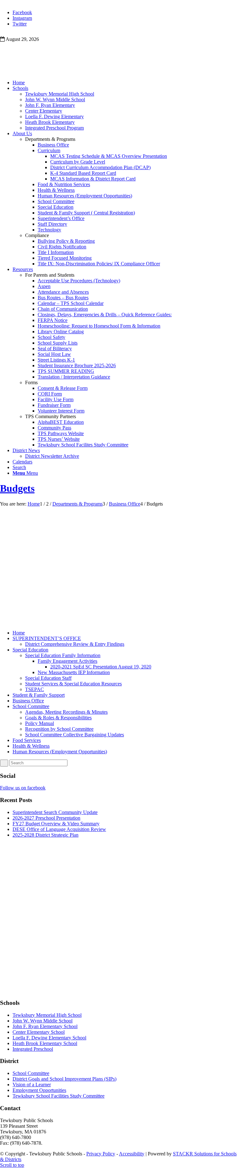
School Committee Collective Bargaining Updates (74, 734)
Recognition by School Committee (59, 729)
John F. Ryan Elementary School (45, 1026)
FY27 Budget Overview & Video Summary (56, 823)
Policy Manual (39, 723)
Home (19, 632)
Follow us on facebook (23, 787)
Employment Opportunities (39, 1090)
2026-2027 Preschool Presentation (46, 818)
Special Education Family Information (62, 655)
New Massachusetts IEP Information (74, 672)
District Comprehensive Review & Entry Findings (74, 644)
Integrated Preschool (33, 1049)
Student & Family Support (39, 695)
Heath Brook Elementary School (45, 1043)
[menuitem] (127, 83)
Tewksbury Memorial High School (47, 1015)
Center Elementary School (39, 1032)
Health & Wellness (31, 746)
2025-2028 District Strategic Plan (45, 835)
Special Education (30, 649)
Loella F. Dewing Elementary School (49, 1037)
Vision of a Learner (32, 1084)
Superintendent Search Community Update (55, 812)
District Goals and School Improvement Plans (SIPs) (64, 1079)
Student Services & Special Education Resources (73, 683)
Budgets (17, 488)
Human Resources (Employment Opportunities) (60, 751)
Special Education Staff (48, 678)
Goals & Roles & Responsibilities (58, 717)
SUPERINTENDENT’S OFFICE (47, 638)
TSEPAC (34, 689)
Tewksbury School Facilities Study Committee (58, 1096)
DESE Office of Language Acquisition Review (59, 829)
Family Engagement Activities (67, 661)
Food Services (27, 740)
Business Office (28, 700)
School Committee (31, 706)
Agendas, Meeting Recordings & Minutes (66, 712)
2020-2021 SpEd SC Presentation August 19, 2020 (100, 666)
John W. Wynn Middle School (42, 1020)
